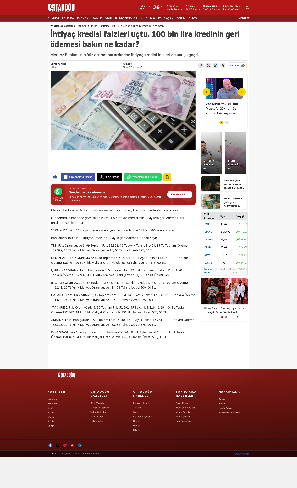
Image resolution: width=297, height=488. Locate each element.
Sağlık (51, 417)
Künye (222, 399)
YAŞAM (168, 18)
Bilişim (136, 430)
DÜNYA (193, 18)
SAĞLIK (97, 18)
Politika (51, 421)
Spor (50, 408)
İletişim (222, 403)
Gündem (52, 399)
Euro (190, 6)
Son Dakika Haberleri (229, 412)
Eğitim (51, 426)
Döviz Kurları (182, 403)
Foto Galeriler (183, 416)
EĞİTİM (181, 18)
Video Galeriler (98, 412)
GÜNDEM (53, 18)
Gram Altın (211, 6)
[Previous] (206, 92)
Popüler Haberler (142, 403)
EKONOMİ (83, 18)
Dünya (136, 421)
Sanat (136, 412)
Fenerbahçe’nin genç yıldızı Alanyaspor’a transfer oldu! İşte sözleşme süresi (234, 202)
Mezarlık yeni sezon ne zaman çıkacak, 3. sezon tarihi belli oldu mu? (234, 184)
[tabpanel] (224, 97)
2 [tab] (226, 122)
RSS (54, 453)
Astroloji (137, 407)
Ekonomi (52, 403)
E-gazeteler (96, 416)
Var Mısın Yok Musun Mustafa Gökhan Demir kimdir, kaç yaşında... (224, 108)
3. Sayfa (52, 412)
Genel (136, 425)
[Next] (242, 92)
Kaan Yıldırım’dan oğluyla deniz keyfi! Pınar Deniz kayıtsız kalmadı (224, 310)
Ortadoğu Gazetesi (63, 25)
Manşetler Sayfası (99, 407)
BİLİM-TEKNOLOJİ (126, 18)
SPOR (108, 18)
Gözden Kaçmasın (142, 416)
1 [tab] (221, 122)
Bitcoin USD (231, 6)
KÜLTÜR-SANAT (151, 18)
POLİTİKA (68, 18)
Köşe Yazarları (97, 403)
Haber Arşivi (96, 421)
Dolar (172, 6)
